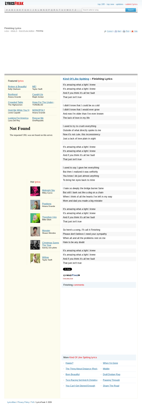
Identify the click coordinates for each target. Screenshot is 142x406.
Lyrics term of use (68, 278)
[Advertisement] (71, 53)
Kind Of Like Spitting (76, 78)
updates (119, 4)
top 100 (101, 4)
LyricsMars (11, 402)
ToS (32, 402)
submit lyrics (131, 4)
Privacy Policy (23, 402)
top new (110, 4)
